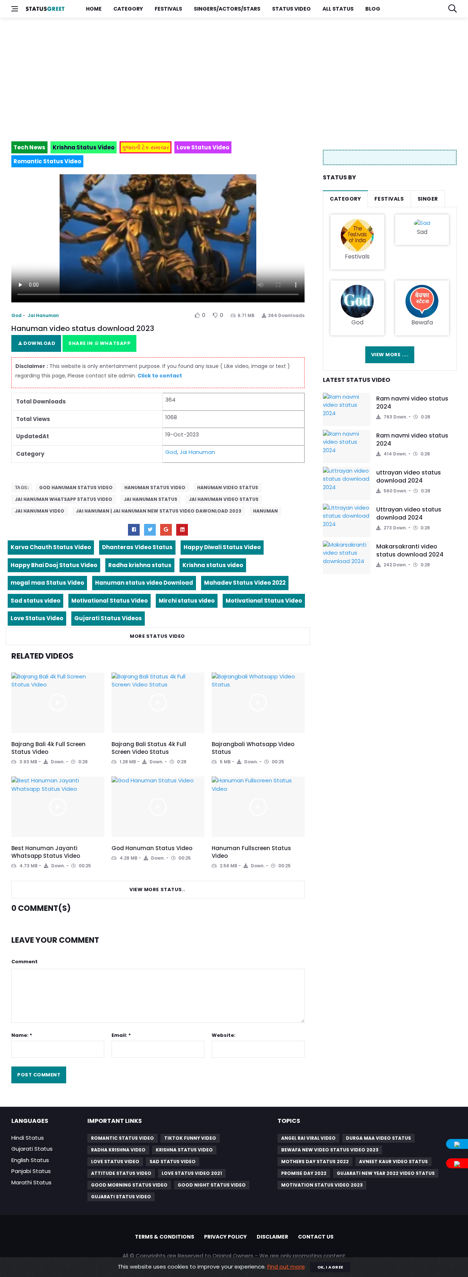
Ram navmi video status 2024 (412, 402)
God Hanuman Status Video (152, 848)
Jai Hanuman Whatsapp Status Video (63, 499)
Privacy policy (225, 1236)
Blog (372, 8)
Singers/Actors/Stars (227, 8)
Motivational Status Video (109, 600)
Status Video (291, 8)
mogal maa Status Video (47, 583)
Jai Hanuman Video (39, 511)
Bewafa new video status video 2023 (329, 1150)
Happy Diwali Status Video (222, 547)
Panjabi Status (31, 1171)
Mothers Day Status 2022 (315, 1161)
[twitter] (150, 530)
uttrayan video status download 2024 (408, 476)
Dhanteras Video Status (137, 547)
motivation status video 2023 (322, 1185)
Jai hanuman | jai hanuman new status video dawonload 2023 (158, 511)
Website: (223, 1035)
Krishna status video (212, 565)
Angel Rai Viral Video (308, 1138)
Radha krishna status (139, 565)
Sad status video (35, 600)
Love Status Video (37, 618)
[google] (166, 530)
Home (94, 8)
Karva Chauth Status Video (51, 547)
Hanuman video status (227, 487)
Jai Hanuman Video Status (223, 499)
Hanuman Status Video (154, 487)
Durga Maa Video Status (378, 1138)
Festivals (168, 8)
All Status (338, 8)
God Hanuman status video (76, 487)
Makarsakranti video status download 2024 (410, 550)
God (16, 315)
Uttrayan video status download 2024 (408, 513)
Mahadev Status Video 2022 (245, 583)
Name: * (21, 1035)
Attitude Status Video (121, 1173)
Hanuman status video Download (144, 583)
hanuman (265, 511)
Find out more (286, 1266)
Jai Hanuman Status (150, 499)
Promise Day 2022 (304, 1173)
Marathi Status (31, 1182)
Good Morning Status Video (129, 1185)
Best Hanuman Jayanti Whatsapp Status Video (45, 852)
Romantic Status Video (122, 1138)
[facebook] (134, 530)
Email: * (121, 1035)
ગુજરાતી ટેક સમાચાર (145, 147)
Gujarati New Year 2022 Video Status (386, 1173)
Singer (428, 198)
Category (128, 8)
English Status (30, 1160)
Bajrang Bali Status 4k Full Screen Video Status (149, 748)
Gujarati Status (32, 1149)
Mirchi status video (187, 600)
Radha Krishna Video (118, 1150)
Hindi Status (27, 1138)
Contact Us (315, 1236)
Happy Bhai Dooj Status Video (54, 565)
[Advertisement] (230, 76)
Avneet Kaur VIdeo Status (393, 1161)
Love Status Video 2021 (192, 1173)
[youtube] (182, 530)
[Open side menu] (14, 8)
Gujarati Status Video (121, 1197)
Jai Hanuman (43, 315)
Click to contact (159, 375)
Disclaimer (272, 1236)
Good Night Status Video (212, 1185)
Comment (24, 961)
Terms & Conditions (164, 1236)
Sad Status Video (173, 1161)
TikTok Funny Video (190, 1138)
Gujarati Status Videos (108, 618)
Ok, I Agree (330, 1267)
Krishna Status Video (184, 1150)
